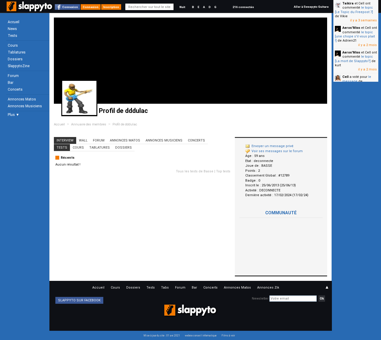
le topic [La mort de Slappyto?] (354, 59)
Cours (13, 45)
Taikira (348, 3)
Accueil (13, 22)
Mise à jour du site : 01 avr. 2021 (161, 335)
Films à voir (228, 335)
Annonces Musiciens (25, 106)
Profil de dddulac (125, 124)
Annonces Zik (268, 287)
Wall (83, 140)
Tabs (165, 287)
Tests (12, 36)
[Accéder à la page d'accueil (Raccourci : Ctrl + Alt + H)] (30, 9)
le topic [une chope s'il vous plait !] (355, 36)
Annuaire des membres (88, 124)
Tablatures (17, 52)
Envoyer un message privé (272, 146)
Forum (13, 76)
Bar (10, 83)
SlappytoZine (18, 66)
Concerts (15, 89)
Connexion (70, 7)
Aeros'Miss (351, 28)
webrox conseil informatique (201, 335)
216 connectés (243, 7)
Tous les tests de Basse (194, 171)
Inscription (111, 7)
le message (356, 79)
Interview (65, 140)
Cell (345, 77)
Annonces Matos (22, 99)
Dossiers (15, 59)
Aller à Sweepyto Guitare (311, 6)
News (12, 29)
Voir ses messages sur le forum (277, 151)
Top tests (223, 171)
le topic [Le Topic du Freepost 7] (354, 10)
